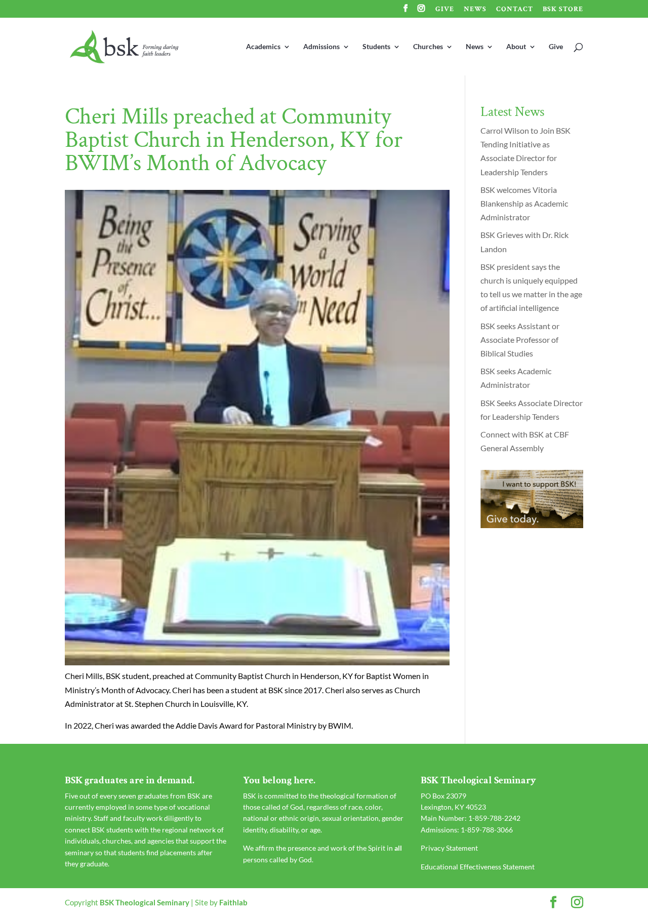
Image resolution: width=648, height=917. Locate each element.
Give (444, 10)
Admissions (321, 47)
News (475, 10)
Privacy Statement (449, 848)
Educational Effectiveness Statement (478, 866)
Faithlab (233, 902)
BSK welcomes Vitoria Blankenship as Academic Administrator (524, 203)
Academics (263, 47)
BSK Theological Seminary (144, 902)
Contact (514, 10)
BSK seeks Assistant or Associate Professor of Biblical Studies (519, 339)
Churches (428, 47)
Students (376, 47)
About (516, 47)
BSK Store (563, 10)
